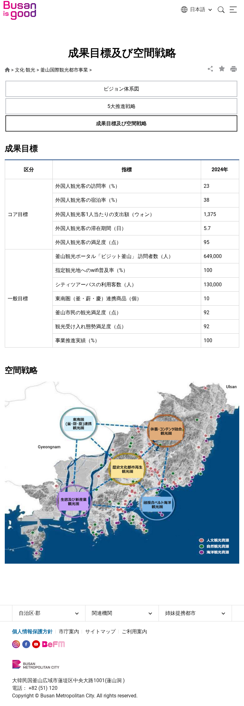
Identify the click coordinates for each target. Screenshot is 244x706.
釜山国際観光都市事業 (64, 70)
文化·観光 (25, 70)
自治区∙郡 (29, 613)
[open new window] (16, 644)
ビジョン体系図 (121, 89)
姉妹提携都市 (180, 613)
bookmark (222, 68)
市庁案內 (69, 631)
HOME (7, 70)
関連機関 (102, 613)
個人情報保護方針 (32, 631)
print (233, 68)
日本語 (197, 9)
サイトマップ (100, 631)
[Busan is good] (24, 10)
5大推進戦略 (121, 106)
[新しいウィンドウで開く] (26, 644)
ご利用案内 (134, 631)
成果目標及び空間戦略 (121, 123)
